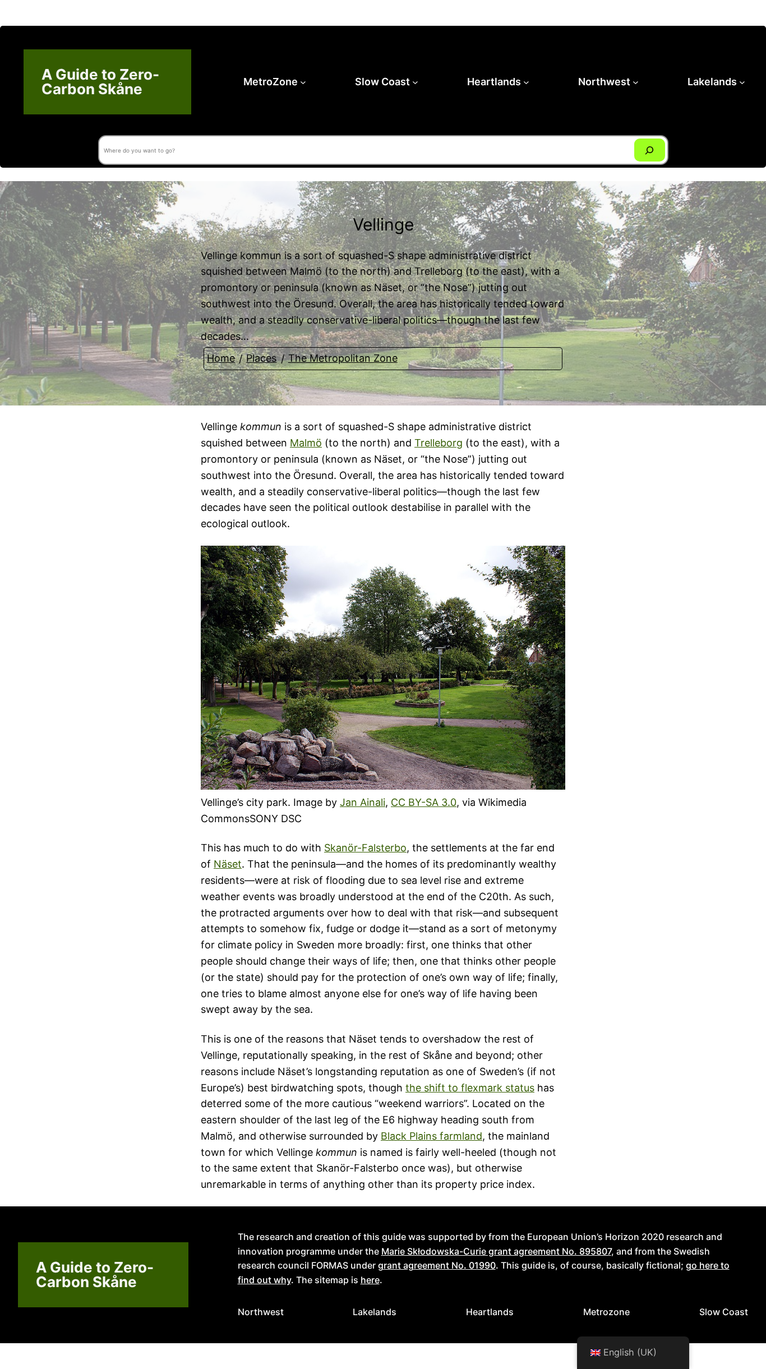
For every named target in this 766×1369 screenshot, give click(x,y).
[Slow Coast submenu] (415, 82)
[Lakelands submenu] (742, 82)
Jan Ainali (362, 802)
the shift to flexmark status (469, 1088)
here (370, 1279)
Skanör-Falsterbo (365, 848)
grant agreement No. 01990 (437, 1265)
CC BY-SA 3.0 (423, 802)
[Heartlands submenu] (526, 82)
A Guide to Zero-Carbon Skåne (100, 82)
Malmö (306, 443)
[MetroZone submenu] (303, 82)
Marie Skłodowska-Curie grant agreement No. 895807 (496, 1251)
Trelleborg (438, 443)
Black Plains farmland (431, 1136)
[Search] (649, 150)
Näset (228, 864)
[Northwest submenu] (636, 82)
